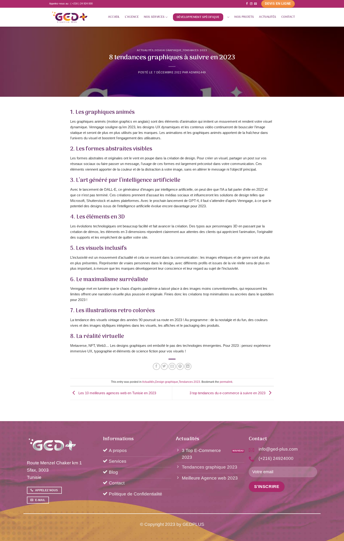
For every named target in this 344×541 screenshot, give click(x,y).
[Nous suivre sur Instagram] (251, 3)
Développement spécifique (198, 17)
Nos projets (244, 16)
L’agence (132, 16)
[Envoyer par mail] (172, 366)
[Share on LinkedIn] (188, 366)
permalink (226, 381)
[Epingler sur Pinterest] (180, 366)
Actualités (267, 16)
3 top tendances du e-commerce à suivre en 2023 (228, 393)
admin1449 (197, 72)
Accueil (114, 16)
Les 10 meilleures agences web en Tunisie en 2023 (116, 393)
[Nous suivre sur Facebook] (247, 3)
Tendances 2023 (195, 50)
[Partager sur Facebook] (156, 366)
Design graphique (168, 50)
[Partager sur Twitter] (164, 366)
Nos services (154, 16)
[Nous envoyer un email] (255, 3)
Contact (288, 16)
